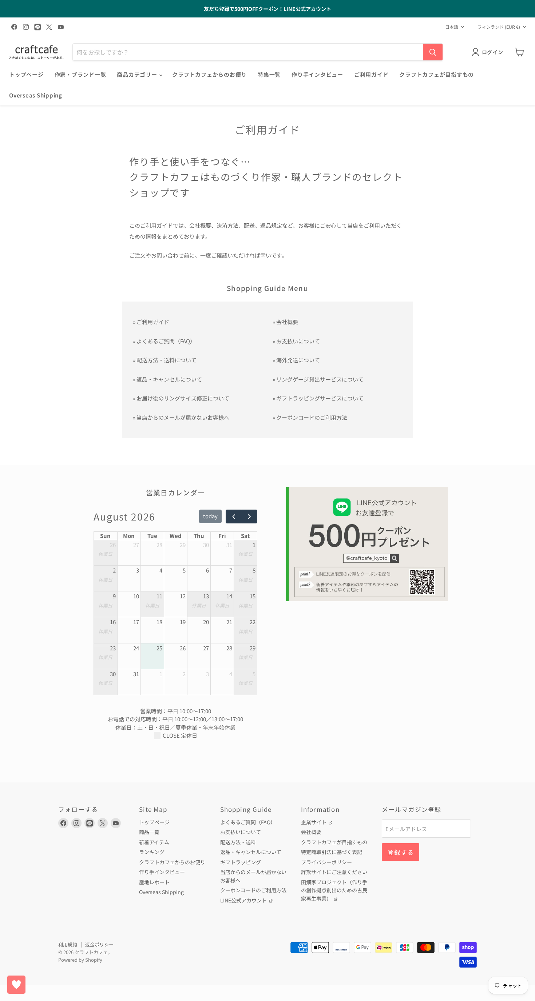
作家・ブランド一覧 (80, 74)
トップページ (26, 74)
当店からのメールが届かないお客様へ (182, 417)
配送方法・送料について (166, 360)
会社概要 (287, 322)
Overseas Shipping (35, 95)
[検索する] (433, 52)
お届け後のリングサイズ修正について (182, 398)
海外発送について (298, 360)
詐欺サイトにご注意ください (334, 872)
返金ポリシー (99, 944)
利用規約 (67, 944)
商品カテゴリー (137, 74)
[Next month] (249, 516)
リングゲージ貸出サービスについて (320, 379)
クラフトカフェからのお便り (209, 74)
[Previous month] (234, 516)
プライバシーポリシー (326, 862)
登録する (400, 852)
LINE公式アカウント (244, 900)
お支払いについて (298, 341)
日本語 (451, 27)
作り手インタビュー (317, 74)
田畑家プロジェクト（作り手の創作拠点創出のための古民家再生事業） (334, 890)
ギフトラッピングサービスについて (320, 398)
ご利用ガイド (371, 74)
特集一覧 (269, 74)
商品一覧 (149, 832)
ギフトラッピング (240, 862)
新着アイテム (154, 842)
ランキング (152, 852)
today (210, 516)
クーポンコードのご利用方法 (311, 417)
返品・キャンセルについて (169, 379)
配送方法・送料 (238, 842)
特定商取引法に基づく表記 (331, 852)
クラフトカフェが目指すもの (436, 74)
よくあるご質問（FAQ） (165, 341)
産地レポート (154, 882)
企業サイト (314, 822)
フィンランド (498, 27)
